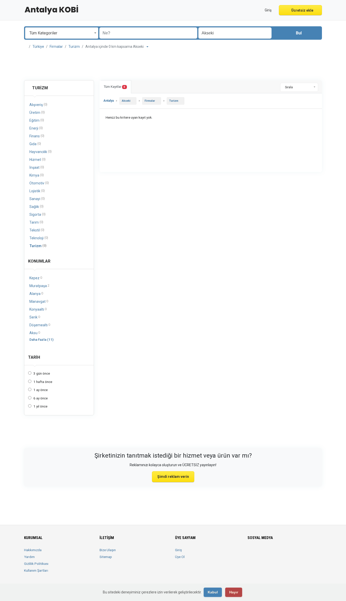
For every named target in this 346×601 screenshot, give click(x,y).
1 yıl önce (40, 406)
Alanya (36, 293)
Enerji (36, 128)
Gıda (35, 144)
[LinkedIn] (272, 553)
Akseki (126, 100)
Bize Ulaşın (108, 550)
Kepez (35, 278)
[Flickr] (300, 553)
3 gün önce (41, 373)
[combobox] (61, 33)
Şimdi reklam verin (173, 477)
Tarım (36, 222)
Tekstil (36, 230)
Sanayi (37, 199)
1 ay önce (40, 390)
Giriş (178, 550)
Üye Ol (180, 557)
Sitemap (106, 557)
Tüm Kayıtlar (114, 87)
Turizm (74, 47)
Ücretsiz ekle (302, 10)
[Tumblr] (293, 553)
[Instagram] (265, 553)
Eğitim (36, 120)
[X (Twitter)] (258, 553)
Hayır (233, 592)
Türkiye (38, 47)
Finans (36, 136)
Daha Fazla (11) (41, 339)
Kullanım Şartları (36, 570)
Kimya (36, 175)
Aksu (34, 333)
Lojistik (37, 191)
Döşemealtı (39, 325)
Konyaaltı (38, 309)
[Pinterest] (279, 553)
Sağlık (36, 206)
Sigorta (37, 214)
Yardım (29, 557)
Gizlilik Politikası (36, 564)
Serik (34, 317)
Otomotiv (39, 183)
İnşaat (36, 167)
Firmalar (56, 47)
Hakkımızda (33, 550)
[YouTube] (286, 553)
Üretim (37, 112)
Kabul (213, 592)
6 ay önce (40, 398)
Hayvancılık (40, 151)
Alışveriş (38, 104)
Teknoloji (38, 238)
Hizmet (37, 159)
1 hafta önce (42, 382)
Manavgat (38, 301)
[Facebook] (250, 553)
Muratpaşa (39, 286)
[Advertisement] (173, 64)
